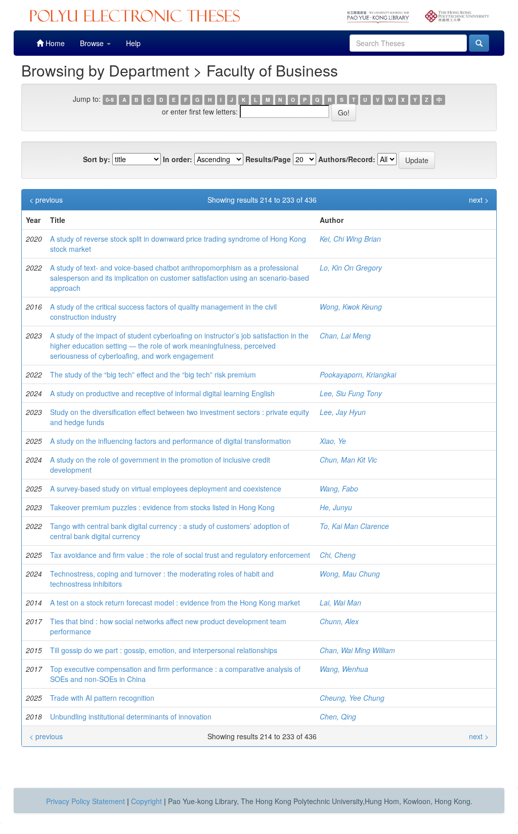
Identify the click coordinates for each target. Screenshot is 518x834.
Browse (93, 43)
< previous (46, 200)
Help (133, 43)
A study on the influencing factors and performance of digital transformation (170, 441)
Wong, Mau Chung (350, 573)
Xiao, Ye (333, 441)
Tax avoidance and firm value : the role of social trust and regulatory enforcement (180, 555)
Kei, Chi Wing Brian (350, 239)
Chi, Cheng (338, 555)
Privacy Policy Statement (85, 801)
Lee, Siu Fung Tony (351, 393)
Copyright (146, 801)
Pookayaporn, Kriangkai (358, 374)
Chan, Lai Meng (345, 335)
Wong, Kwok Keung (351, 306)
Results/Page (268, 159)
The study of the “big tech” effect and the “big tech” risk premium (153, 374)
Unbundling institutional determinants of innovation (130, 716)
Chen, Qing (338, 716)
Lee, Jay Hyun (343, 412)
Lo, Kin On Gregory (351, 267)
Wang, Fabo (339, 488)
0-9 (110, 99)
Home (54, 43)
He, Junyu (336, 507)
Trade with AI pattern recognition (102, 698)
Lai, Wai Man (340, 602)
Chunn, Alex (339, 621)
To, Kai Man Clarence (354, 526)
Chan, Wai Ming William (357, 650)
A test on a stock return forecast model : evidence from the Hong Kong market (175, 602)
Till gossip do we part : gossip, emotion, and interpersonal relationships (163, 650)
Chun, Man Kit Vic (348, 459)
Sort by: (96, 159)
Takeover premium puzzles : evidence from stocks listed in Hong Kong (162, 507)
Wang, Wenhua (344, 669)
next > (479, 200)
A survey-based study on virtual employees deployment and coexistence (165, 488)
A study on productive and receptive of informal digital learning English (162, 393)
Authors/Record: (346, 159)
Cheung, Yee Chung (352, 698)
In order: (177, 159)
